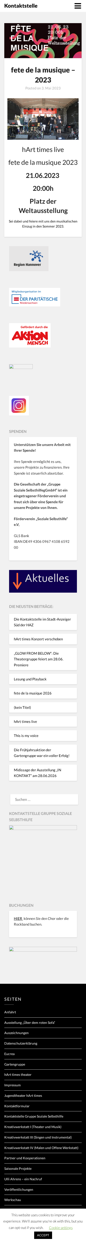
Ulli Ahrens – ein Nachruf (23, 1179)
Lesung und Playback (30, 679)
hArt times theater (18, 1074)
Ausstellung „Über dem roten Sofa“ (29, 1022)
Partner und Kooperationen (24, 1158)
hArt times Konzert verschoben (38, 639)
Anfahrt (10, 1012)
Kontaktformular (17, 1106)
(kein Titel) (22, 707)
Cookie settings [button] (61, 1227)
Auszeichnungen (16, 1033)
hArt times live (25, 721)
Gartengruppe (14, 1064)
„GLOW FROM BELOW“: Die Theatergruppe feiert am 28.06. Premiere (38, 659)
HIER (18, 918)
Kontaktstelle (21, 5)
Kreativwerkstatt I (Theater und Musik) (32, 1127)
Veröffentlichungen (18, 1189)
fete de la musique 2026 (33, 693)
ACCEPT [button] (43, 1235)
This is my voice (26, 735)
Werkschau (12, 1200)
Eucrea (9, 1054)
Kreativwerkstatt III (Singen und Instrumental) (38, 1137)
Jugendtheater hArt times (23, 1095)
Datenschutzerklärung (20, 1043)
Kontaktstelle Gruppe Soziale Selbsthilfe (33, 1116)
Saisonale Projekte (18, 1168)
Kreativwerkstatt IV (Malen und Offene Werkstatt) (41, 1148)
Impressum (12, 1085)
